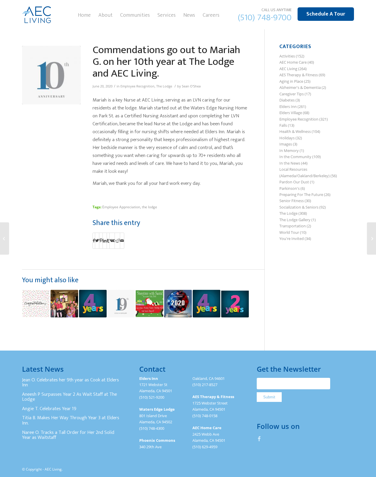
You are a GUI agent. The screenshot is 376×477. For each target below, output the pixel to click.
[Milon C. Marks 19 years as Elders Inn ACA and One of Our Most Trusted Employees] (121, 303)
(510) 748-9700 (265, 17)
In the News (289, 163)
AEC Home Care (293, 62)
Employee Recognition (137, 86)
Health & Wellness (295, 131)
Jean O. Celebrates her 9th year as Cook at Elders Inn (70, 382)
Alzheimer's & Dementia (300, 87)
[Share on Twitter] (97, 240)
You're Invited (291, 238)
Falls (283, 125)
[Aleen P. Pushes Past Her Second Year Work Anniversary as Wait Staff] (235, 303)
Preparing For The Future (301, 194)
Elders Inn (288, 106)
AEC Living (288, 68)
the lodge (149, 206)
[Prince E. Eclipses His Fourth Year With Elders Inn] (93, 303)
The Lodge (164, 86)
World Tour (289, 232)
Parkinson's (289, 188)
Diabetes (287, 100)
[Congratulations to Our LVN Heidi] (36, 303)
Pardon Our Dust (294, 182)
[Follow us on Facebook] (259, 438)
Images (285, 144)
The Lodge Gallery (294, 219)
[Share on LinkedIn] (105, 240)
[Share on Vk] (112, 240)
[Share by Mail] (122, 240)
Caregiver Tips (291, 94)
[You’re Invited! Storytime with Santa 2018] (149, 303)
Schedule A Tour (325, 14)
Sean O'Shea (191, 86)
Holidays (287, 138)
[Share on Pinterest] (101, 240)
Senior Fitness (291, 200)
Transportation (292, 226)
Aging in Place (291, 81)
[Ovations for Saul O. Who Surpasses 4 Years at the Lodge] (206, 303)
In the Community (295, 156)
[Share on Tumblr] (108, 240)
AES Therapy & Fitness (298, 74)
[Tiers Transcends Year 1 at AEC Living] (4, 238)
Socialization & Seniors (298, 207)
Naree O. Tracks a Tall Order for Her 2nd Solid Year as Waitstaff (68, 435)
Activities (287, 56)
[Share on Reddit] (117, 240)
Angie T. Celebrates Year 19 (49, 409)
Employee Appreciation (121, 206)
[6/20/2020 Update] (371, 238)
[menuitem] (84, 14)
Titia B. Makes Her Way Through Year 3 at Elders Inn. (70, 420)
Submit (269, 397)
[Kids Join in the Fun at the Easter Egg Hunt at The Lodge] (64, 303)
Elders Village (290, 112)
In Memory (289, 150)
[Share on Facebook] (94, 240)
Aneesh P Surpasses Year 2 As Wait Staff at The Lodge (69, 397)
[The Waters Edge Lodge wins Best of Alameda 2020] (178, 303)
